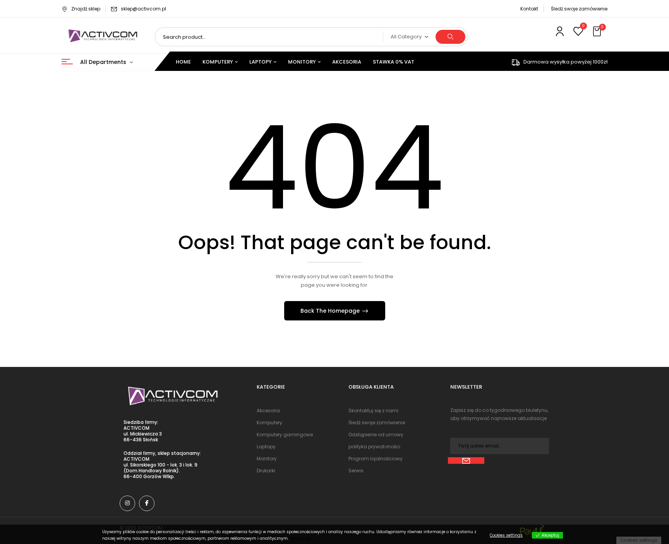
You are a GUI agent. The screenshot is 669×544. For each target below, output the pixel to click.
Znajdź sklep (85, 8)
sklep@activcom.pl (143, 8)
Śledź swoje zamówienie (579, 8)
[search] (450, 37)
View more (300, 538)
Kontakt (529, 8)
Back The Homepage (330, 311)
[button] (598, 32)
